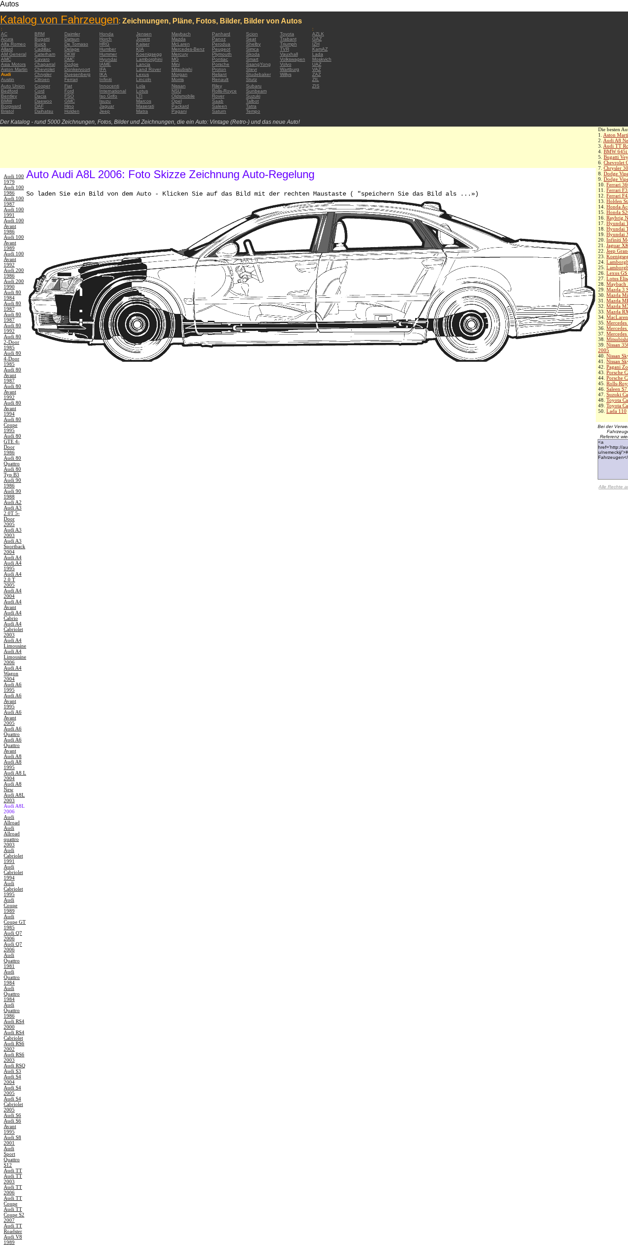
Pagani (179, 111)
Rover (218, 95)
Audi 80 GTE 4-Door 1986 (12, 444)
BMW (6, 101)
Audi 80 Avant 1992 (12, 391)
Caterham (44, 54)
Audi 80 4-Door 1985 (12, 358)
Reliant (219, 74)
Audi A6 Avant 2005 (13, 717)
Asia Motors (13, 64)
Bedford (9, 90)
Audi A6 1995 (13, 687)
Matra (142, 111)
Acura (7, 38)
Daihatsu (43, 111)
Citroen (42, 79)
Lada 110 (616, 411)
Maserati (145, 106)
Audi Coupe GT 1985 (15, 922)
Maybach (181, 33)
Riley (217, 85)
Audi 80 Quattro (12, 460)
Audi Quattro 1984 (12, 977)
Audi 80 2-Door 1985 (12, 342)
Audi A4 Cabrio (13, 615)
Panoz (219, 38)
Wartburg (289, 69)
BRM (39, 33)
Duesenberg (77, 74)
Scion (252, 33)
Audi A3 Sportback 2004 (14, 546)
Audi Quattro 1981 (12, 960)
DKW (69, 54)
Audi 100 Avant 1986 (14, 226)
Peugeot (221, 49)
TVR (284, 49)
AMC (6, 59)
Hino (69, 106)
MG (175, 59)
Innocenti (109, 85)
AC (4, 33)
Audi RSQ (14, 1065)
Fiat (68, 85)
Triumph (288, 43)
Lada (317, 54)
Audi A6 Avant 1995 (13, 701)
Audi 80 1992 (12, 328)
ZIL (315, 79)
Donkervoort (77, 69)
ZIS (316, 85)
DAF (39, 106)
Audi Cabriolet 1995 (13, 888)
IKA (103, 74)
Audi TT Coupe (13, 1200)
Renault (220, 79)
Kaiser (142, 43)
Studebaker (258, 74)
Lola (140, 85)
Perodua (221, 43)
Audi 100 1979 (14, 179)
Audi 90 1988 (12, 493)
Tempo (253, 111)
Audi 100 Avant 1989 (14, 242)
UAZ (316, 64)
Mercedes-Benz (188, 49)
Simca (252, 49)
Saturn (219, 111)
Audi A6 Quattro (13, 731)
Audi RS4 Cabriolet (14, 1035)
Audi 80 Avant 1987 (12, 375)
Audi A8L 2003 (14, 797)
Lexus (142, 74)
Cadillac (42, 49)
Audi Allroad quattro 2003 (12, 836)
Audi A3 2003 (13, 532)
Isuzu (105, 101)
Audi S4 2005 (12, 1090)
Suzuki (253, 95)
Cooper (42, 85)
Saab (217, 101)
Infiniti (105, 79)
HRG (104, 43)
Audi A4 (13, 557)
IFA (102, 69)
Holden (72, 111)
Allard (7, 49)
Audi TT (13, 1170)
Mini (175, 64)
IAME (105, 64)
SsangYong (258, 64)
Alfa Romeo (13, 43)
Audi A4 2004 (13, 593)
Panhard (221, 33)
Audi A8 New (13, 786)
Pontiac (220, 59)
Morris (177, 79)
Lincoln (143, 79)
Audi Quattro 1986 (12, 1010)
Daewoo (43, 101)
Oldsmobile (183, 95)
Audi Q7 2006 (13, 935)
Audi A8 (13, 756)
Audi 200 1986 (14, 272)
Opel (176, 101)
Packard (180, 106)
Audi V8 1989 (13, 1239)
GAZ (317, 38)
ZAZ (316, 74)
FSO (69, 95)
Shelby (253, 43)
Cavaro (42, 59)
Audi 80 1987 (12, 306)
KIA (140, 49)
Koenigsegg (149, 54)
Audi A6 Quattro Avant (13, 745)
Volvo (285, 64)
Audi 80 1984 (12, 295)
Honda (106, 33)
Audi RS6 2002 (14, 1046)
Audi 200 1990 (14, 284)
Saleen (219, 106)
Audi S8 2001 (12, 1140)
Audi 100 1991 (14, 212)
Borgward (11, 106)
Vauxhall (289, 54)
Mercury (179, 54)
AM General (13, 54)
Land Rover (148, 69)
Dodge (71, 64)
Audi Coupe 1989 (10, 905)
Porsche (220, 64)
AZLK (318, 33)
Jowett (143, 38)
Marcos (143, 101)
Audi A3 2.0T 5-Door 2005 (13, 516)
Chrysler (42, 74)
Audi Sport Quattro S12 (12, 1157)
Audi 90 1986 (12, 482)
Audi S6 (12, 1115)
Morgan (179, 74)
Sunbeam (256, 90)
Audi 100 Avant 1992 (14, 259)
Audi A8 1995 (13, 764)
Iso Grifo (108, 95)
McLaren (180, 43)
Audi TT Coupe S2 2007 (14, 1214)
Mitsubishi (181, 69)
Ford (69, 90)
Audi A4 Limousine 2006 (15, 657)
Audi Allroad (12, 819)
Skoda (253, 54)
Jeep (104, 111)
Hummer (108, 54)
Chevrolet (44, 69)
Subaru (254, 85)
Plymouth (222, 54)
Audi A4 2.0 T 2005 (13, 579)
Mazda (178, 38)
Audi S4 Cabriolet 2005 (13, 1104)
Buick (40, 43)
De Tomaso (76, 43)
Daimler (72, 33)
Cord (39, 90)
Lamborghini (149, 59)
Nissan (178, 85)
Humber (107, 49)
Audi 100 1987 (14, 201)
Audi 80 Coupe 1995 (12, 425)
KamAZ (320, 49)
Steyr (251, 69)
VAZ (316, 69)
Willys (285, 74)
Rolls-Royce (224, 90)
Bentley (9, 95)
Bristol (7, 111)
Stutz (251, 79)
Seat (251, 38)
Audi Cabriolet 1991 (13, 855)
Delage (72, 49)
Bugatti (42, 38)
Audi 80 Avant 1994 (12, 408)
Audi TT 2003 (13, 1178)
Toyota (287, 33)
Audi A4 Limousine (15, 643)
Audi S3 (12, 1071)
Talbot (252, 101)
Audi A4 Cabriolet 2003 (13, 629)
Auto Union (13, 85)
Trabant (288, 38)
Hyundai (108, 59)
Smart (252, 59)
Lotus (142, 90)
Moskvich (321, 59)
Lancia (143, 64)
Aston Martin (14, 69)
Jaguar (106, 106)
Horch (105, 38)
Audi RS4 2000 (14, 1024)
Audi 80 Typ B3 (12, 471)
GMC (69, 101)
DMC (69, 59)
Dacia (40, 95)
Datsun (72, 38)
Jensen (144, 33)
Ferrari (71, 79)
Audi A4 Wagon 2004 (13, 673)
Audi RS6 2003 (14, 1057)
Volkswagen (292, 59)
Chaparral (44, 64)
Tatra (251, 106)
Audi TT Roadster (13, 1228)
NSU (176, 90)
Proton (219, 69)
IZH (316, 43)
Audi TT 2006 (13, 1189)
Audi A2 (13, 502)
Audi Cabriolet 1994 (13, 872)
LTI (139, 95)
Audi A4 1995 (13, 565)
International (112, 90)
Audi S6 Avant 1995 (12, 1126)
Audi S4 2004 (12, 1079)
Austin (7, 79)
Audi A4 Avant (13, 604)
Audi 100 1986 (14, 190)
